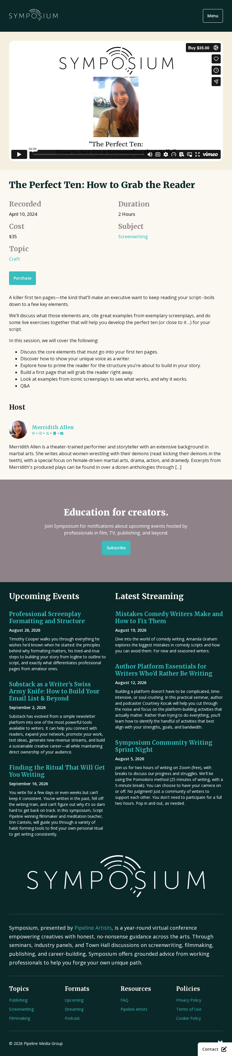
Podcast (72, 1018)
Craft (14, 259)
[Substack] (54, 434)
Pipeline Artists (93, 927)
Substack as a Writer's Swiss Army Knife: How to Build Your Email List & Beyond (54, 691)
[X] (47, 434)
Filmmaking (19, 1018)
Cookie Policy (188, 1018)
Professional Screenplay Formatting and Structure (47, 617)
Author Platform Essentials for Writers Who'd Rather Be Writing (163, 670)
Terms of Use (188, 1009)
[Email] (61, 434)
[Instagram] (40, 434)
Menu (212, 15)
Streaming (74, 1009)
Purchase (22, 278)
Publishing (18, 1000)
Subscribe (116, 547)
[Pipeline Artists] (33, 434)
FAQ (124, 1000)
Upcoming (74, 1000)
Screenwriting (133, 236)
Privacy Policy (188, 1000)
